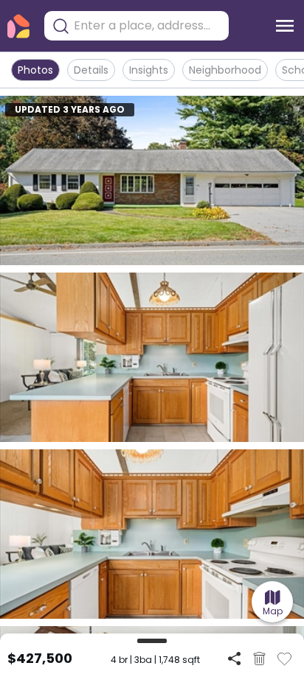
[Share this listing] (234, 658)
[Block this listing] (259, 658)
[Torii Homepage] (18, 26)
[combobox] (147, 26)
